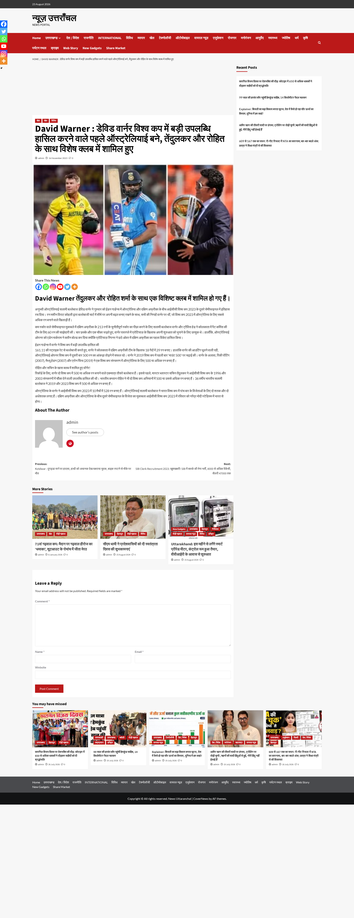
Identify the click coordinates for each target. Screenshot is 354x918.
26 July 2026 (54, 764)
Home (36, 38)
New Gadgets (92, 48)
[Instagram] (53, 287)
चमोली (121, 737)
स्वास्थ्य (272, 38)
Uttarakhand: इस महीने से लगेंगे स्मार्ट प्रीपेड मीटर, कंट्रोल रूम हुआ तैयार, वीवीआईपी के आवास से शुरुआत (197, 549)
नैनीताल (215, 529)
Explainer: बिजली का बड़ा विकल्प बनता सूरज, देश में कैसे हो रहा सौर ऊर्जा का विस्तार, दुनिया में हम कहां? (276, 111)
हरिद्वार (211, 534)
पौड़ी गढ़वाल (60, 534)
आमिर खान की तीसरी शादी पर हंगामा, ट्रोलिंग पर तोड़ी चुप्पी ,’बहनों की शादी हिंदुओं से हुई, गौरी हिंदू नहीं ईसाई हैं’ (278, 127)
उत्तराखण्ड (51, 38)
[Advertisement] (133, 89)
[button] (319, 43)
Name (39, 651)
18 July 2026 (288, 764)
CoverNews (200, 798)
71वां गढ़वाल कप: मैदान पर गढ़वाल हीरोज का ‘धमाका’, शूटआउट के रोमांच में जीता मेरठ (64, 547)
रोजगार (232, 38)
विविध (129, 38)
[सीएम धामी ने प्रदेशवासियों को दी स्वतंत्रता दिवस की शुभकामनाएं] (133, 517)
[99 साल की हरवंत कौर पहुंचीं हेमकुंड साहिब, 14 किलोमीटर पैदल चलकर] (118, 728)
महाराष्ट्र (238, 742)
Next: (183, 468)
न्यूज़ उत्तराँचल (54, 18)
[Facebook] (38, 287)
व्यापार (141, 38)
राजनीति (88, 38)
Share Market (115, 48)
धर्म (297, 38)
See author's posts (85, 432)
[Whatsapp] (46, 287)
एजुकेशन (218, 38)
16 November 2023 (58, 158)
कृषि (305, 38)
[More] (74, 287)
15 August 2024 (123, 554)
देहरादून (120, 534)
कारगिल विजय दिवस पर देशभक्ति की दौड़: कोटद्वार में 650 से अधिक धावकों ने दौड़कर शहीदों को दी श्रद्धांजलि (275, 83)
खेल (152, 38)
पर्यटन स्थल (39, 48)
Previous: (83, 468)
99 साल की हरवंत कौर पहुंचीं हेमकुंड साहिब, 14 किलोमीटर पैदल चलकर (273, 97)
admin (41, 158)
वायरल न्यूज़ (201, 38)
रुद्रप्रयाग (99, 742)
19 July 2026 (171, 760)
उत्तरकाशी (99, 737)
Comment (42, 601)
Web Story (70, 48)
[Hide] (1, 68)
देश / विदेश (72, 38)
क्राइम (55, 48)
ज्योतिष (286, 38)
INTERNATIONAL (110, 38)
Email (139, 651)
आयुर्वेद (260, 38)
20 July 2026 (112, 760)
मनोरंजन (246, 38)
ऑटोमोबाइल (183, 38)
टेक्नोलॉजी (165, 38)
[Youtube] (60, 287)
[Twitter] (67, 287)
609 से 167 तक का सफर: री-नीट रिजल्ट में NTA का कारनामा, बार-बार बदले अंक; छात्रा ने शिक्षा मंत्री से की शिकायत (279, 143)
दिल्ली (296, 737)
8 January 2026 (55, 554)
